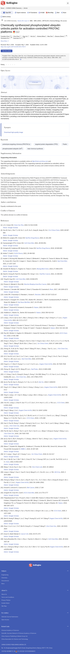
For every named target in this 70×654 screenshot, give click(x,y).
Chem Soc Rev (19, 225)
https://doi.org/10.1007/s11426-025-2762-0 (13, 46)
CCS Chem (61, 402)
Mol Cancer (30, 487)
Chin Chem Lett (37, 467)
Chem (7, 462)
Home (2, 8)
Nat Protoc (34, 369)
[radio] (6, 64)
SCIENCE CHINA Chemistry (9, 21)
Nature (36, 307)
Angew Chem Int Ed (45, 364)
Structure (38, 294)
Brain (51, 289)
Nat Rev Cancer (45, 274)
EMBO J (23, 449)
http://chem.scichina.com (40, 161)
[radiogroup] (10, 64)
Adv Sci (41, 382)
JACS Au (57, 472)
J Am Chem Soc (62, 348)
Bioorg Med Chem (43, 269)
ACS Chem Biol (29, 493)
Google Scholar (13, 227)
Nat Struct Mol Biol (24, 302)
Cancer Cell (24, 534)
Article (5, 227)
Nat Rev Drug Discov (32, 238)
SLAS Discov (18, 253)
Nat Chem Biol (62, 261)
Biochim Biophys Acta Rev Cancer (35, 284)
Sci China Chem (54, 230)
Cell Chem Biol (29, 243)
